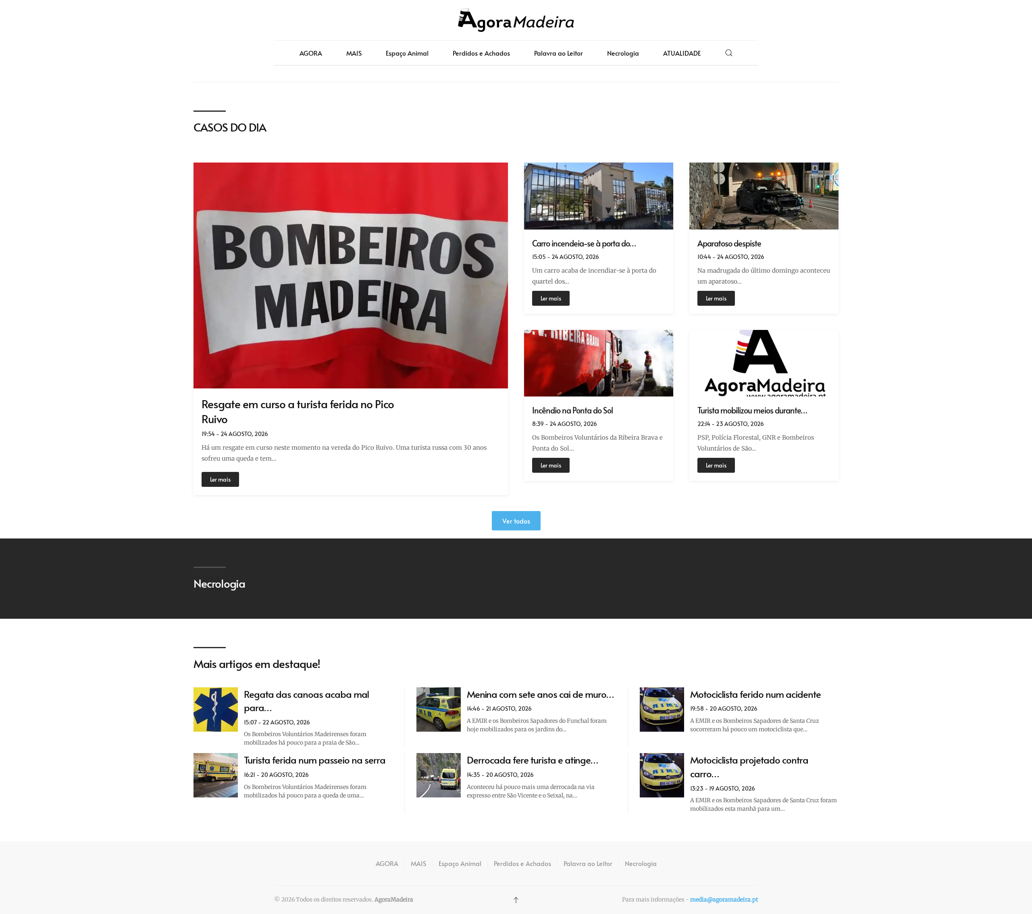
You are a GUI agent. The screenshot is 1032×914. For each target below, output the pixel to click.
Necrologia (623, 52)
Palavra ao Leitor (558, 52)
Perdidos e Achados (481, 52)
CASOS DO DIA (230, 127)
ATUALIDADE (682, 52)
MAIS (354, 52)
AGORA (311, 52)
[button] (729, 53)
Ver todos (516, 520)
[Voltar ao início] (516, 20)
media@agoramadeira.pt (724, 899)
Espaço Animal (407, 52)
